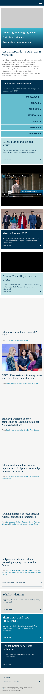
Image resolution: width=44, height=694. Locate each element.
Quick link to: (6, 678)
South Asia (10, 340)
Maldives (24, 522)
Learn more (7, 160)
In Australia (19, 340)
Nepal (8, 384)
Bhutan (18, 522)
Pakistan (37, 522)
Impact (13, 384)
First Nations (34, 430)
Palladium (4, 689)
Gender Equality (34, 524)
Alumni (30, 384)
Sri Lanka (5, 524)
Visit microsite (7, 610)
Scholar (26, 340)
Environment (34, 476)
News (25, 384)
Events (19, 384)
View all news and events (13, 582)
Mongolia (12, 524)
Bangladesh (10, 522)
